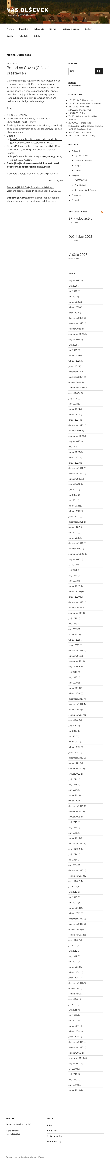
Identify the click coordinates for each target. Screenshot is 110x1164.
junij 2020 (73, 570)
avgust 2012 (74, 940)
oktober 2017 (74, 709)
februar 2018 (74, 693)
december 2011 (75, 983)
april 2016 (73, 790)
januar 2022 (73, 516)
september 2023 (76, 436)
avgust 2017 (74, 720)
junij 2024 (72, 398)
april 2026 (73, 296)
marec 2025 (74, 355)
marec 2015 (74, 838)
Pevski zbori (80, 185)
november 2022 (75, 473)
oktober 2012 (74, 929)
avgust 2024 (74, 393)
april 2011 (72, 1020)
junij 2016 (72, 779)
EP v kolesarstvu (80, 218)
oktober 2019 (74, 607)
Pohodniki (23, 36)
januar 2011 (73, 1036)
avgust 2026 (74, 280)
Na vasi (52, 29)
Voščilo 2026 (78, 254)
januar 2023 (74, 463)
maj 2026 (72, 291)
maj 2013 (72, 897)
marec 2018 (74, 688)
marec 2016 (74, 795)
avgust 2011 (74, 999)
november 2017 (75, 704)
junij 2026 (72, 286)
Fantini (77, 170)
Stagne (77, 165)
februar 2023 (74, 457)
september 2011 (76, 993)
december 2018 (75, 650)
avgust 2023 (74, 441)
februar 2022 (74, 511)
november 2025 (75, 323)
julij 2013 (72, 886)
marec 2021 (74, 538)
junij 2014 (72, 854)
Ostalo (37, 36)
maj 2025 (72, 350)
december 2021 (75, 522)
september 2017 (76, 715)
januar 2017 (73, 752)
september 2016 (76, 768)
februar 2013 (74, 913)
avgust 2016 (74, 774)
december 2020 (76, 543)
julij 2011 (72, 1004)
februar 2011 (74, 1031)
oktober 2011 (74, 988)
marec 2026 (74, 302)
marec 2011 (73, 1026)
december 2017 (75, 699)
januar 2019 (73, 645)
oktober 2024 (74, 382)
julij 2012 (72, 945)
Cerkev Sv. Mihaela (83, 160)
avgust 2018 (74, 666)
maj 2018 (72, 677)
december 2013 (75, 870)
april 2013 (73, 902)
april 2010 (73, 1085)
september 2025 (76, 334)
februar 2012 (74, 972)
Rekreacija (39, 29)
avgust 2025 (74, 339)
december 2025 (75, 318)
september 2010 (76, 1058)
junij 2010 (72, 1074)
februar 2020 (74, 591)
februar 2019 (74, 640)
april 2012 (72, 961)
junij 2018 (72, 672)
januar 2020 (74, 597)
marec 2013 (74, 908)
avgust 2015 (74, 816)
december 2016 (75, 757)
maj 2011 (72, 1015)
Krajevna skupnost (70, 29)
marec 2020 (74, 586)
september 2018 (76, 661)
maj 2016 (72, 784)
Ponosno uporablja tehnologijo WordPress (25, 1157)
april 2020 (73, 580)
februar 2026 (74, 307)
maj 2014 (72, 859)
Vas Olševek (28, 10)
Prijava (50, 1125)
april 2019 (73, 629)
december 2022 (75, 468)
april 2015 (73, 833)
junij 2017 (72, 725)
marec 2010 (74, 1090)
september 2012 (76, 934)
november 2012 (75, 924)
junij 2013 (72, 892)
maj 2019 (72, 623)
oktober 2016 (74, 763)
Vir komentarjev (54, 1136)
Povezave (76, 195)
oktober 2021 (74, 527)
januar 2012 (73, 977)
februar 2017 (74, 747)
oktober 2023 (74, 430)
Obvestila (23, 29)
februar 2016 (74, 800)
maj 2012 (72, 956)
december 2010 (75, 1042)
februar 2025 (74, 361)
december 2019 (75, 602)
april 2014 (73, 865)
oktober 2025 (74, 328)
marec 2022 (74, 505)
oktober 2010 (74, 1053)
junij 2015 (72, 822)
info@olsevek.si (13, 1134)
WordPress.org (54, 1141)
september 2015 (76, 811)
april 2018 (73, 682)
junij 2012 (72, 951)
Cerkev (88, 29)
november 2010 (75, 1047)
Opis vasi (75, 151)
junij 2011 (72, 1010)
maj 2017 (72, 731)
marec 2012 (74, 967)
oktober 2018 (74, 656)
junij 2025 (72, 345)
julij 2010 (72, 1069)
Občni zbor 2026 (80, 236)
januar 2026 (74, 312)
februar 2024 (74, 414)
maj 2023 (72, 446)
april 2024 (73, 403)
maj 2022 (72, 495)
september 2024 (76, 387)
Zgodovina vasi (81, 155)
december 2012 (75, 918)
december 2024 (75, 371)
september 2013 (76, 876)
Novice (10, 29)
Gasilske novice (78, 212)
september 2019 (76, 613)
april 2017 (72, 736)
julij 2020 (72, 564)
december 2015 (75, 806)
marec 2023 (74, 452)
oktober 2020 (74, 548)
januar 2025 (74, 366)
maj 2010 (72, 1079)
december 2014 (75, 843)
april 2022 (73, 500)
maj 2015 (72, 827)
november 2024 (75, 377)
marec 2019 (74, 634)
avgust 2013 (74, 881)
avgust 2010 (74, 1063)
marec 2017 (74, 741)
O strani (75, 200)
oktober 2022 (74, 479)
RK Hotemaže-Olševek (85, 190)
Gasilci (10, 36)
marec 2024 (74, 409)
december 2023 (75, 425)
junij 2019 (72, 618)
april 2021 (72, 532)
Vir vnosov (52, 1130)
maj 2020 (72, 575)
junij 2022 (72, 489)
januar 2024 (74, 420)
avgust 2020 (74, 559)
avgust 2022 (74, 484)
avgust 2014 (74, 849)
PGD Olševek (80, 180)
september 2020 (76, 554)
